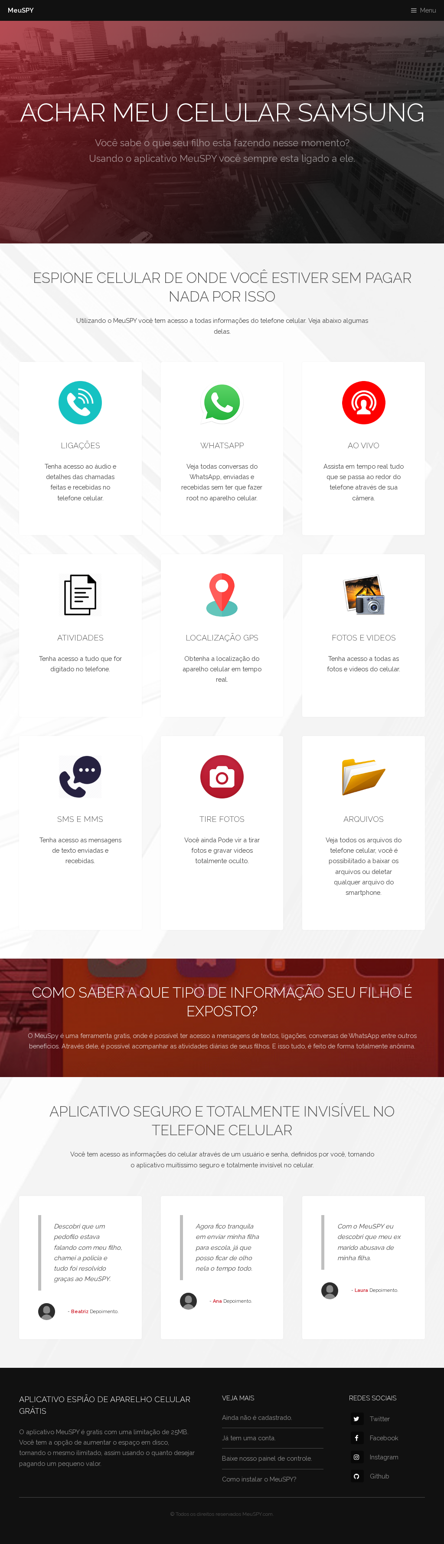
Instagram (384, 1457)
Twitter (380, 1418)
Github (379, 1476)
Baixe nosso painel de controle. (267, 1458)
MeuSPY (21, 10)
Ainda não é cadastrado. (257, 1417)
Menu (428, 10)
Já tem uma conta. (249, 1438)
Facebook (384, 1438)
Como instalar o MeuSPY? (259, 1479)
